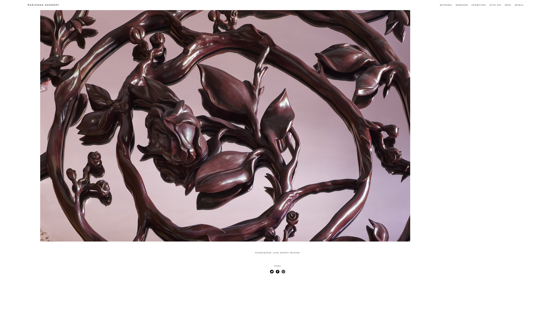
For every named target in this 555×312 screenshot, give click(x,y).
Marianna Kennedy (43, 5)
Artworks (446, 5)
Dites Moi (495, 5)
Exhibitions (479, 5)
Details (519, 5)
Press (508, 5)
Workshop (462, 5)
